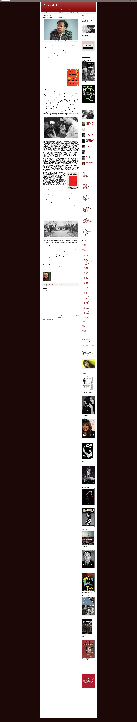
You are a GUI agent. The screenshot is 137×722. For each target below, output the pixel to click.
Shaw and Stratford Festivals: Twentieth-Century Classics (89, 134)
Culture (51, 285)
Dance (84, 187)
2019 (84, 250)
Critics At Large (53, 5)
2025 (84, 243)
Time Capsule (85, 229)
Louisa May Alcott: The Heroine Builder (90, 163)
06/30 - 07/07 (86, 288)
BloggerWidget (92, 166)
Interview (84, 185)
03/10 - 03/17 (86, 308)
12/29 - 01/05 (86, 251)
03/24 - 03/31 (86, 306)
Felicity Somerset (85, 234)
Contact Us (83, 12)
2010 (84, 331)
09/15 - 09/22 (86, 274)
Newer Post (44, 315)
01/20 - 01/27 (86, 317)
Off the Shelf (84, 210)
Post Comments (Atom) (50, 319)
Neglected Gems (85, 190)
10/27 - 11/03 (86, 267)
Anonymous (84, 335)
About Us (78, 12)
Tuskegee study (58, 111)
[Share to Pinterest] (61, 284)
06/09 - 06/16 (86, 292)
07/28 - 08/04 (86, 283)
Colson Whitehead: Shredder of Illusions (53, 17)
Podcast (84, 195)
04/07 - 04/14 (86, 303)
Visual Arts (84, 189)
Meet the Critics (61, 12)
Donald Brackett (85, 183)
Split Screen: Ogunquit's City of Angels (89, 157)
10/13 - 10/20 (86, 269)
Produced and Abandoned (87, 221)
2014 (84, 326)
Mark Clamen (85, 186)
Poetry (84, 212)
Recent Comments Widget (91, 355)
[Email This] (57, 284)
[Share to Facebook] (60, 284)
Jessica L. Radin (85, 217)
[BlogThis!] (58, 284)
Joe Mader (84, 213)
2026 (84, 241)
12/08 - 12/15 (86, 255)
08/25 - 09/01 (86, 278)
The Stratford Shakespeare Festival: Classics (90, 146)
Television (84, 176)
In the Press (47, 12)
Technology (84, 232)
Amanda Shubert (85, 207)
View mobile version (61, 317)
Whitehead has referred (46, 198)
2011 (84, 330)
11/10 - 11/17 (86, 260)
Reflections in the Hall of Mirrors (87, 231)
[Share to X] (59, 284)
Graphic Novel (85, 211)
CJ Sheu (84, 196)
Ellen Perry (84, 224)
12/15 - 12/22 (86, 254)
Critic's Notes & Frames (86, 208)
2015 (84, 325)
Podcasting (84, 230)
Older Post (77, 315)
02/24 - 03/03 (86, 311)
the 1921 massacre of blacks (59, 153)
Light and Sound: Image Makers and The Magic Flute (89, 264)
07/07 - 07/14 (86, 287)
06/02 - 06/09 (86, 293)
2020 (84, 249)
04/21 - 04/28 (86, 301)
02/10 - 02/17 (86, 313)
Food (83, 223)
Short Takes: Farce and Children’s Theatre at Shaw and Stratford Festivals (90, 124)
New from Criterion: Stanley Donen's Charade (89, 151)
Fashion (84, 222)
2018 (84, 321)
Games (84, 197)
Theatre (84, 174)
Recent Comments (54, 12)
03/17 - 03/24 (86, 307)
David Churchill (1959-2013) (70, 12)
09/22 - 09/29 (86, 273)
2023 (84, 245)
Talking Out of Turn (85, 200)
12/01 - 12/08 (86, 256)
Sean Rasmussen (85, 236)
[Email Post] (55, 284)
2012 (84, 329)
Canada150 (84, 209)
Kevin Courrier (85, 175)
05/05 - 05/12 (86, 298)
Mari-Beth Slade (85, 206)
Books (49, 285)
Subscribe (88, 12)
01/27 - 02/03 (86, 316)
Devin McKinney (85, 199)
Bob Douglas (46, 285)
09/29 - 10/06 (86, 272)
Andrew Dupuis (85, 219)
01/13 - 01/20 (86, 318)
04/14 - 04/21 (86, 302)
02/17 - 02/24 (86, 312)
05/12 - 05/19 (86, 297)
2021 (84, 248)
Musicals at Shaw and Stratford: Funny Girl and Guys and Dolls (90, 140)
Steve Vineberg (85, 171)
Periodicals (84, 218)
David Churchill (85, 184)
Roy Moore (63, 47)
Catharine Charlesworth (86, 220)
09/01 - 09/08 (86, 277)
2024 (84, 244)
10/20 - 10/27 (86, 268)
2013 (84, 327)
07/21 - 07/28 (86, 284)
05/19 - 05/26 (86, 296)
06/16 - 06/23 (86, 291)
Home (43, 12)
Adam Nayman (85, 233)
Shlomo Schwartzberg (86, 178)
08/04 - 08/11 (86, 282)
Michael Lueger (85, 198)
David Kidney (85, 194)
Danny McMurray (85, 201)
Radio (84, 235)
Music (84, 173)
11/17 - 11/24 (86, 259)
